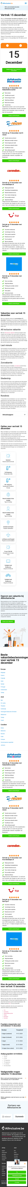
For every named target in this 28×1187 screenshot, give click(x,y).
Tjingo (5, 1015)
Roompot (6, 1016)
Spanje (2, 684)
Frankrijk (3, 678)
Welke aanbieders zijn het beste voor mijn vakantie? (12, 1097)
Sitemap (5, 1182)
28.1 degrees (8, 484)
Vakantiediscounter (8, 1013)
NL (3, 1181)
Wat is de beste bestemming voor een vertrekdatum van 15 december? (11, 1079)
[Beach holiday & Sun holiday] (8, 494)
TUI (4, 1010)
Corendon (6, 1011)
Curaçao (3, 739)
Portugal (3, 687)
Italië (2, 681)
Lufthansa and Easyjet (8, 539)
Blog (2, 1182)
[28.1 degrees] (8, 480)
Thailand (3, 706)
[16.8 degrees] (8, 468)
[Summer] (8, 456)
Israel (2, 720)
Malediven (3, 714)
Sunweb (6, 1018)
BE (2, 1181)
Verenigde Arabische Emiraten (9, 711)
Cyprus (2, 675)
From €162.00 (8, 551)
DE (5, 1181)
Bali (2, 700)
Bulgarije (3, 672)
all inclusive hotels (7, 1136)
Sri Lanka (3, 703)
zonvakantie (17, 365)
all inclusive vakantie (9, 332)
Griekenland (4, 689)
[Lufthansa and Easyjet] (8, 535)
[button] (25, 3)
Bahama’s (3, 730)
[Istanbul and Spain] (8, 522)
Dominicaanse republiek (7, 742)
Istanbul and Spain (8, 527)
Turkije (2, 692)
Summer (8, 460)
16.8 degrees (8, 472)
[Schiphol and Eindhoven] (8, 561)
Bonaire (3, 733)
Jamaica (3, 745)
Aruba (2, 728)
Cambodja (3, 709)
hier (10, 1003)
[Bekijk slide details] (19, 1116)
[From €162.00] (8, 547)
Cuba (2, 736)
